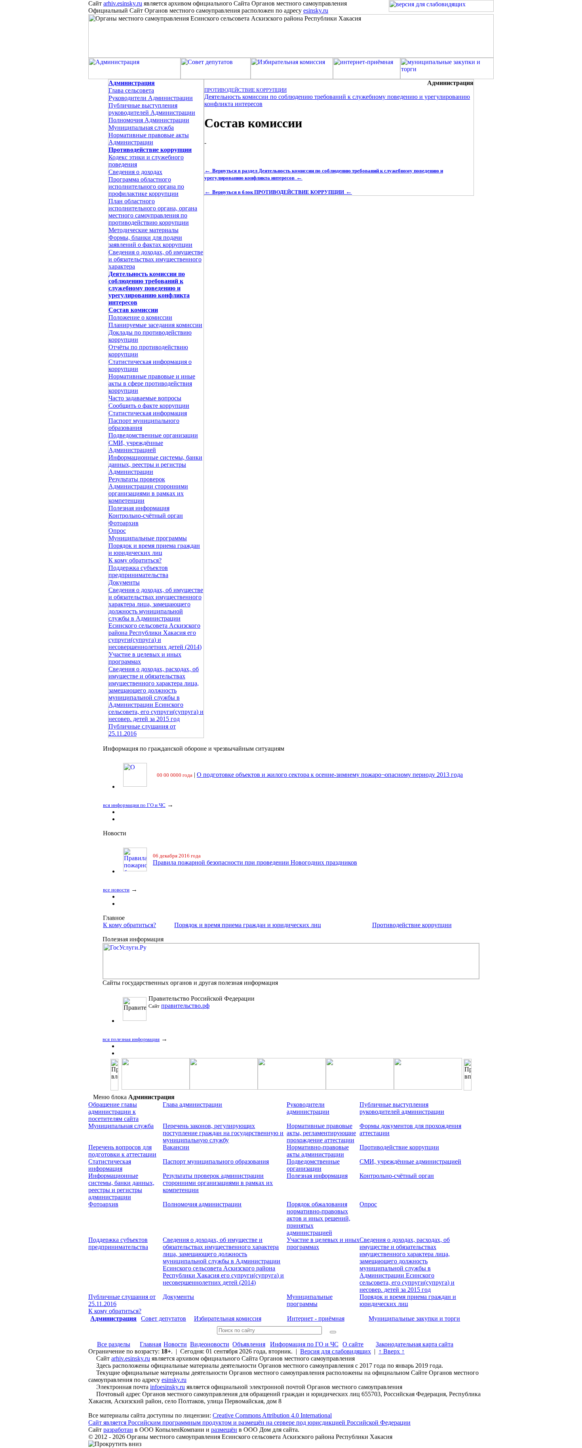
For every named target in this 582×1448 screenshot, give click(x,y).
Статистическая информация (147, 413)
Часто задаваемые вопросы (144, 398)
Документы (124, 582)
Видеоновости (209, 1344)
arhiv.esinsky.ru (122, 3)
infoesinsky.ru (167, 1387)
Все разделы (113, 1344)
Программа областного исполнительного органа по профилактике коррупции (146, 186)
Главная (150, 1344)
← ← (278, 191)
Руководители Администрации (150, 98)
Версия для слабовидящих (335, 1351)
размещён (224, 1429)
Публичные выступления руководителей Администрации (151, 109)
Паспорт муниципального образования (216, 1161)
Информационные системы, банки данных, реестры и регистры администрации (121, 1186)
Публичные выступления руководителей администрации (401, 1108)
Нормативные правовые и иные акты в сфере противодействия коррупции (151, 383)
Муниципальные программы (147, 538)
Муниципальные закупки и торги (414, 1318)
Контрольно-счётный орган (145, 515)
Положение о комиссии (140, 317)
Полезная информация (138, 508)
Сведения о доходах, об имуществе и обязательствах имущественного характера (155, 259)
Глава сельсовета (131, 90)
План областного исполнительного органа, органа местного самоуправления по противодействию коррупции (152, 212)
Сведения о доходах (135, 171)
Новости (175, 1344)
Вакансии (176, 1147)
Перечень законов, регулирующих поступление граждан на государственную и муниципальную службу (223, 1132)
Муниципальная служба (141, 127)
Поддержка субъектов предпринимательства (138, 571)
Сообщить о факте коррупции (148, 405)
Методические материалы (143, 230)
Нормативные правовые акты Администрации (148, 139)
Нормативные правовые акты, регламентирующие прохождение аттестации (321, 1132)
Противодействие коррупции (412, 925)
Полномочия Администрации (148, 120)
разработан (118, 1429)
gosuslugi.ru (176, 1005)
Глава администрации (192, 1104)
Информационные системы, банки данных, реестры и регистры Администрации (155, 464)
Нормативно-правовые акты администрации (318, 1151)
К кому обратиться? (135, 560)
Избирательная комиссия (227, 1318)
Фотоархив (123, 523)
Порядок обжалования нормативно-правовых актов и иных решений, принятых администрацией (318, 1218)
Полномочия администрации (202, 1204)
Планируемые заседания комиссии (155, 325)
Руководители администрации (308, 1108)
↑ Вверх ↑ (391, 1351)
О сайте (352, 1344)
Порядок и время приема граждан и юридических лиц (154, 549)
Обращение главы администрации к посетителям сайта (113, 1111)
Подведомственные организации (153, 435)
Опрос (117, 530)
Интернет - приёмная (315, 1318)
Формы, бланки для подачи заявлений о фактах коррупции (150, 241)
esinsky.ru (315, 10)
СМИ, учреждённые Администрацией (135, 446)
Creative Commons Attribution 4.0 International (272, 1415)
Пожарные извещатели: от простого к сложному (218, 862)
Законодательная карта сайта (414, 1344)
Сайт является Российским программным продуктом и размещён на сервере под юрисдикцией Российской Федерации (249, 1422)
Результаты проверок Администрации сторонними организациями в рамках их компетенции (148, 490)
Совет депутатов (163, 1318)
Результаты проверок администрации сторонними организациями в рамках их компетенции (218, 1182)
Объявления (248, 1344)
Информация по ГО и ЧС (304, 1344)
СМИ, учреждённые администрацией (410, 1161)
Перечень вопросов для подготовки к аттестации (122, 1151)
